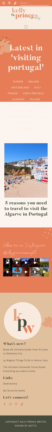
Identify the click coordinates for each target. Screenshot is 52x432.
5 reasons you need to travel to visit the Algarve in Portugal (25, 209)
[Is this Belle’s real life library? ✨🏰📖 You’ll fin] (25, 271)
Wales (41, 117)
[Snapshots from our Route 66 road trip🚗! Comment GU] (16, 271)
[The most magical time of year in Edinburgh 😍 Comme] (16, 262)
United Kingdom (17, 105)
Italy (37, 87)
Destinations (10, 383)
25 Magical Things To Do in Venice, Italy (25, 360)
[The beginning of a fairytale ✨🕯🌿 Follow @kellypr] (7, 271)
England (40, 105)
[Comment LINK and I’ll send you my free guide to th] (35, 262)
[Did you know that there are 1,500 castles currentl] (44, 271)
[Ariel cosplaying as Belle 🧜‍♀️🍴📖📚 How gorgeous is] (44, 262)
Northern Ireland (19, 117)
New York (23, 122)
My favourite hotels (14, 390)
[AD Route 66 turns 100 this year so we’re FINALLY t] (35, 271)
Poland (35, 99)
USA (9, 122)
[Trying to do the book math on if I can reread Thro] (25, 262)
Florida (40, 122)
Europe (18, 81)
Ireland (33, 81)
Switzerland (20, 87)
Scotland (26, 111)
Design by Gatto (25, 425)
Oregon (26, 128)
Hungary (18, 99)
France (13, 93)
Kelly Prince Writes (26, 14)
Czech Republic (33, 93)
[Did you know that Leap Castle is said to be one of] (7, 262)
